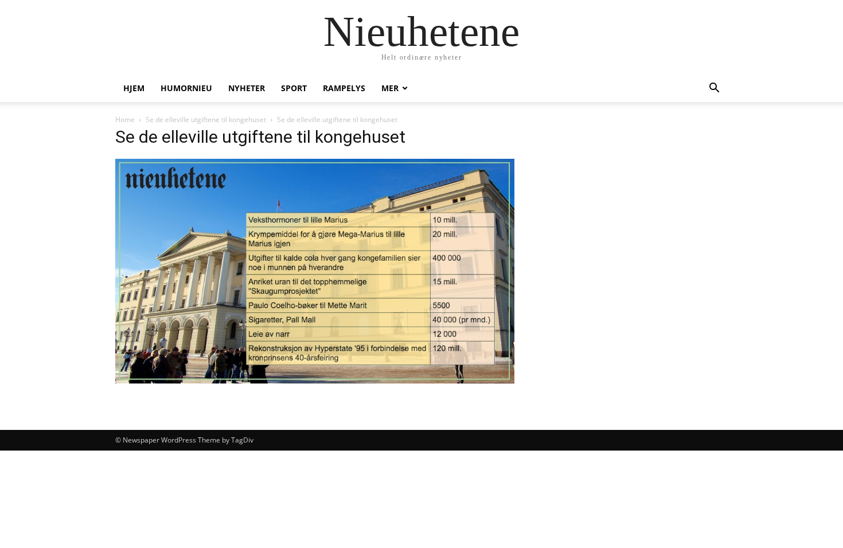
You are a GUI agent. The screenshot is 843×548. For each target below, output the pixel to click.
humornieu (186, 88)
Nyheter (246, 88)
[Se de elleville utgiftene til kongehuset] (314, 380)
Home (125, 119)
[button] (714, 89)
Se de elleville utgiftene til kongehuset (206, 119)
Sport (294, 88)
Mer (390, 88)
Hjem (134, 88)
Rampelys (344, 88)
